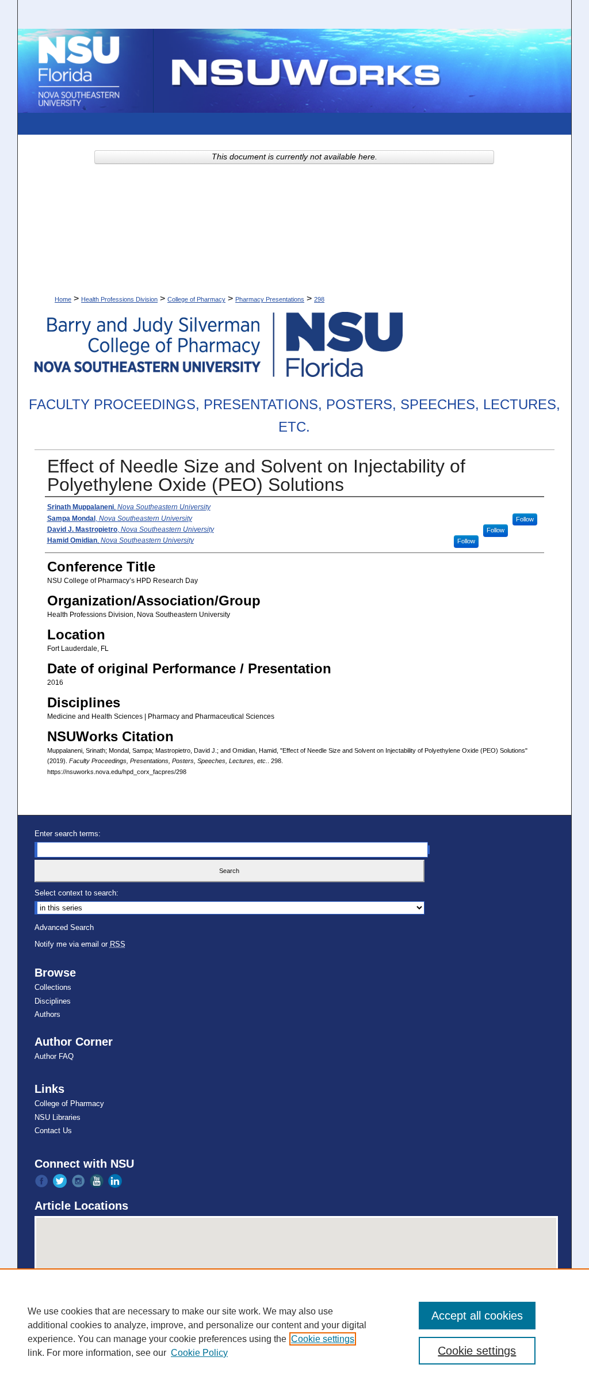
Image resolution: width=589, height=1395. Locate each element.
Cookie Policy (199, 1353)
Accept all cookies (477, 1315)
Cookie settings (322, 1339)
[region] (294, 1331)
